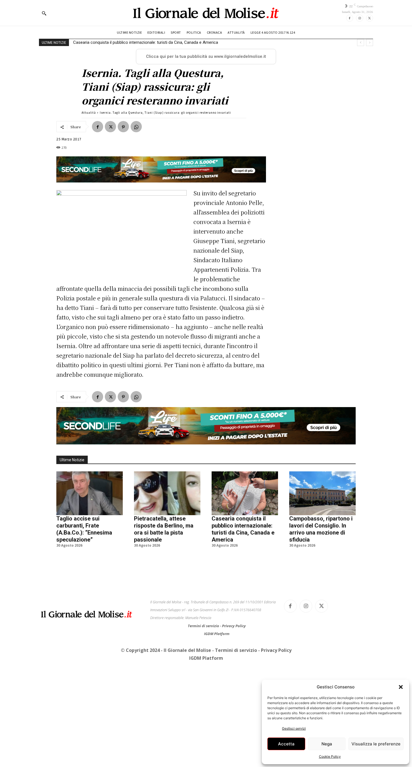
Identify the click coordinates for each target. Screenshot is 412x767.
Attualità (89, 112)
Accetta (286, 744)
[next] (369, 42)
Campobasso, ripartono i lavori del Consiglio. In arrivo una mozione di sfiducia (144, 42)
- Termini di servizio (235, 650)
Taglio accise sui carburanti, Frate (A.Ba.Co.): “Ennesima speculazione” (84, 529)
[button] (401, 687)
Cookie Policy (330, 756)
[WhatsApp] (136, 126)
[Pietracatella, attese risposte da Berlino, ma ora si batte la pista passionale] (167, 493)
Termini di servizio (204, 625)
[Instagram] (359, 18)
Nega (326, 744)
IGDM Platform (217, 633)
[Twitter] (369, 18)
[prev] (360, 42)
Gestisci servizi (294, 728)
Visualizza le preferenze (376, 744)
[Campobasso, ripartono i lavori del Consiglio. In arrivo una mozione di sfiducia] (322, 493)
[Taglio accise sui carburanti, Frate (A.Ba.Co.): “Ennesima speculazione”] (89, 493)
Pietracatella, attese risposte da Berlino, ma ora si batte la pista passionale (163, 529)
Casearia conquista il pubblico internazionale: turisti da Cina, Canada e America (243, 529)
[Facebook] (349, 18)
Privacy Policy (234, 625)
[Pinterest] (123, 126)
